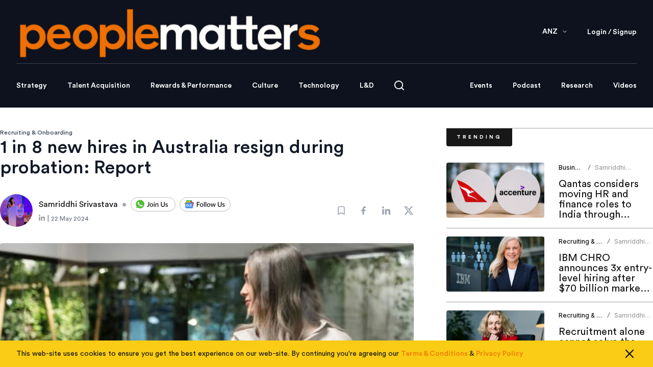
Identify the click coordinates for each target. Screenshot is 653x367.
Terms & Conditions (434, 353)
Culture (265, 85)
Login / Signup (612, 32)
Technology (318, 85)
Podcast (527, 85)
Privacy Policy (499, 353)
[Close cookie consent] (629, 354)
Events (481, 85)
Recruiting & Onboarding (36, 132)
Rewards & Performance (191, 85)
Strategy (31, 85)
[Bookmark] (341, 210)
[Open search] (399, 85)
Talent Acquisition (98, 85)
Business (572, 167)
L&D (367, 85)
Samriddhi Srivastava (610, 171)
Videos (625, 85)
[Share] (364, 210)
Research (577, 85)
